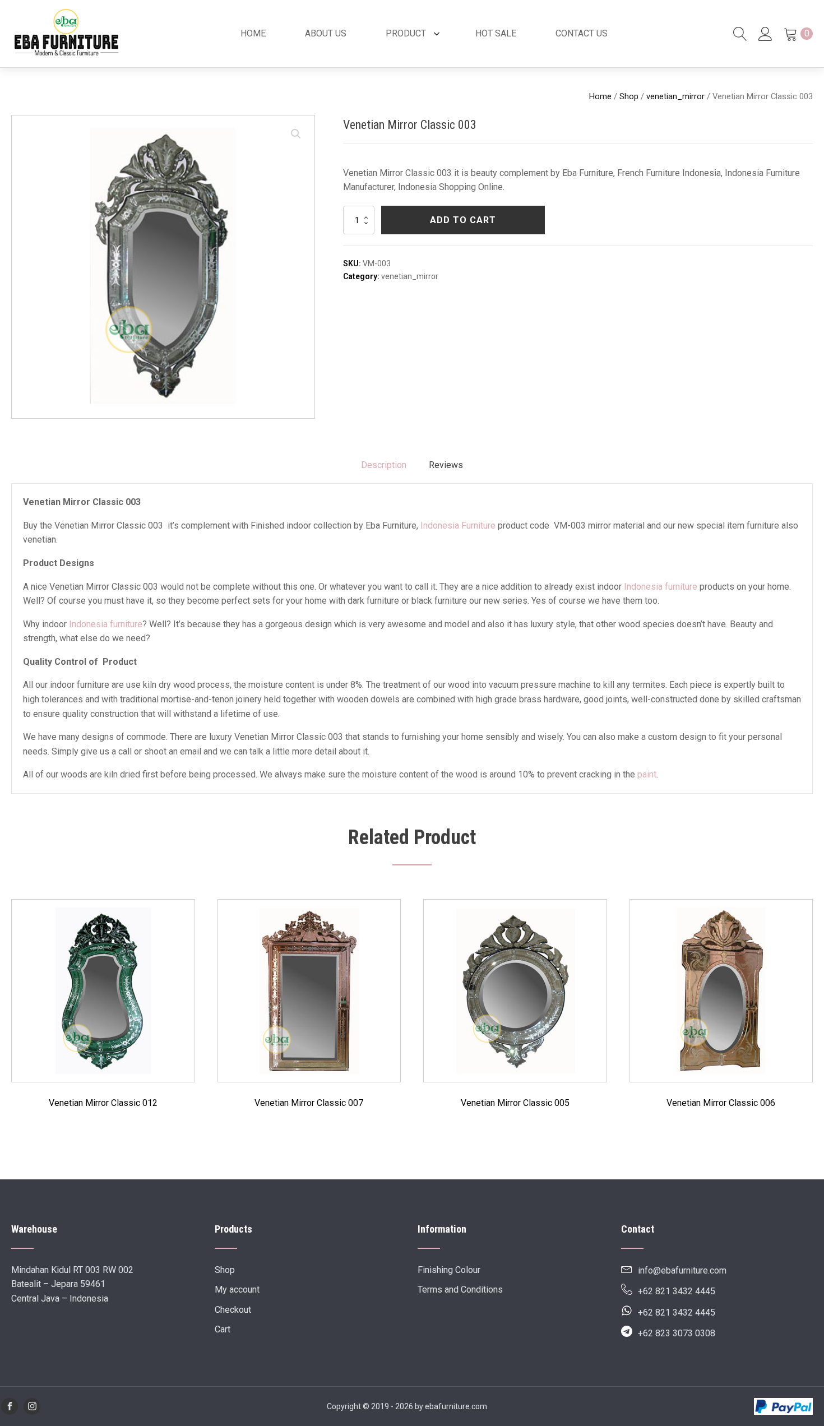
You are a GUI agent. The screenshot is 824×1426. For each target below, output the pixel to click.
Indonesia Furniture (458, 525)
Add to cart (463, 220)
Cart (222, 1329)
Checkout (233, 1309)
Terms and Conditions (460, 1289)
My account (237, 1289)
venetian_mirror (675, 96)
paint (646, 774)
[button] (296, 134)
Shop (628, 96)
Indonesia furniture (660, 586)
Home (600, 96)
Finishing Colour (449, 1270)
